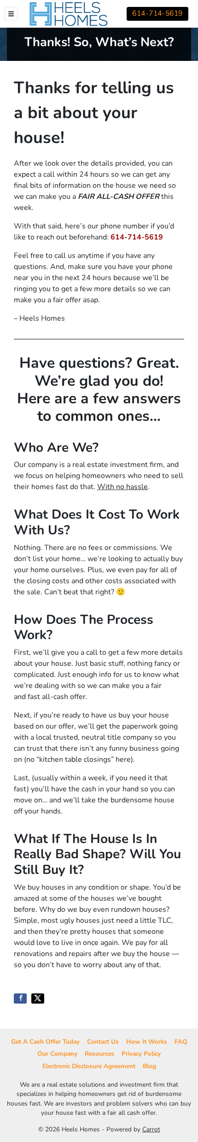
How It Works (146, 1041)
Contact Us (103, 1041)
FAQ (181, 1041)
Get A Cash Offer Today (45, 1041)
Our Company (57, 1053)
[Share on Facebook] (20, 998)
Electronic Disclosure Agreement (88, 1066)
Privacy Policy (141, 1053)
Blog (149, 1066)
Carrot (151, 1129)
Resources (99, 1053)
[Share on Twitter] (37, 998)
